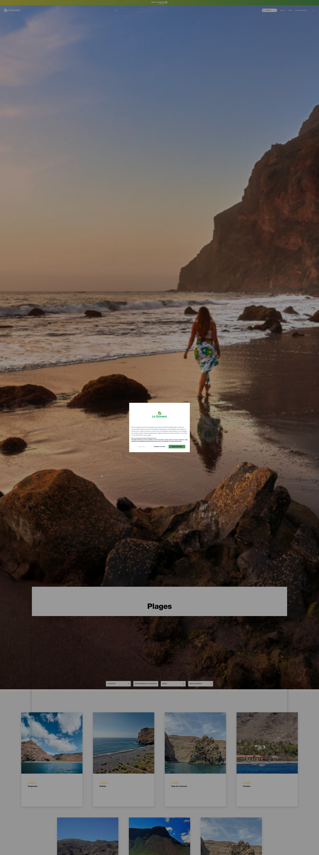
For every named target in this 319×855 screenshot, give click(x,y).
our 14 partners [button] (151, 427)
